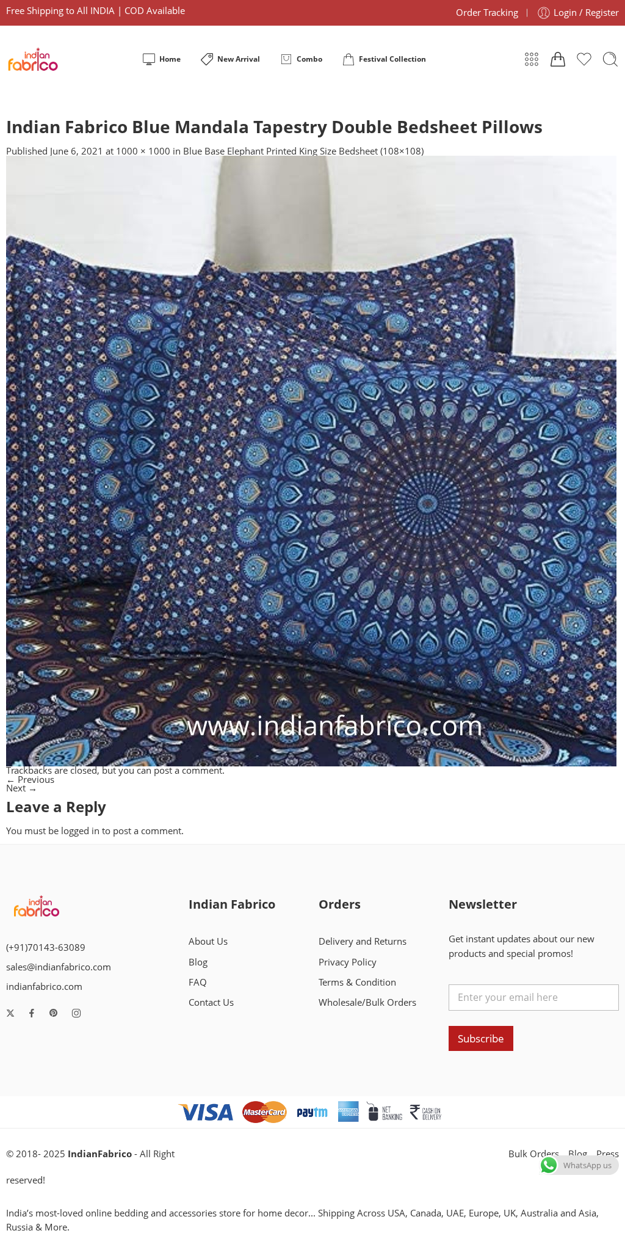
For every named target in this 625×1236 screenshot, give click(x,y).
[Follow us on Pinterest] (54, 1013)
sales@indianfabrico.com (58, 967)
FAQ (198, 982)
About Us (208, 941)
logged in (80, 831)
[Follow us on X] (10, 1013)
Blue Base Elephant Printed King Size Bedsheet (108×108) (303, 151)
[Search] (610, 59)
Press (607, 1154)
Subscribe (481, 1038)
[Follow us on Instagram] (76, 1013)
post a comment (188, 770)
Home (170, 59)
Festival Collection (392, 59)
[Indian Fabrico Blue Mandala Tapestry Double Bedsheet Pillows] (311, 460)
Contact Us (211, 1002)
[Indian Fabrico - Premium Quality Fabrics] (34, 59)
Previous (30, 779)
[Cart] (557, 59)
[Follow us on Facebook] (32, 1013)
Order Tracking (487, 12)
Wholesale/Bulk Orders (367, 1002)
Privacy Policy (348, 962)
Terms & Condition (357, 982)
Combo (309, 59)
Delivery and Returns (362, 941)
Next (21, 788)
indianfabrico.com (44, 986)
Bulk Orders (533, 1154)
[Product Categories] (531, 59)
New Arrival (238, 59)
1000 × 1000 (143, 151)
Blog (198, 962)
